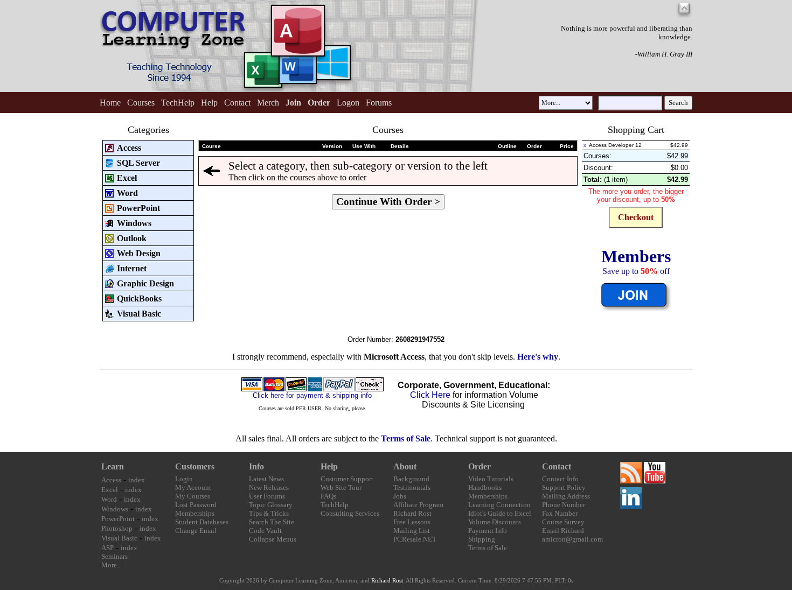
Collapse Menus (272, 539)
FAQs (328, 496)
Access (111, 480)
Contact (237, 102)
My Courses (192, 496)
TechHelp (177, 102)
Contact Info (560, 479)
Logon (348, 102)
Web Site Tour (341, 487)
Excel (109, 490)
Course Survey (563, 522)
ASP (107, 548)
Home (110, 102)
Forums (379, 102)
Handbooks (485, 487)
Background (411, 479)
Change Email (196, 530)
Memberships (194, 513)
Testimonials (411, 487)
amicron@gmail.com (572, 539)
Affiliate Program (418, 505)
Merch (268, 102)
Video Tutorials (490, 479)
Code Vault (265, 530)
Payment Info (487, 530)
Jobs (399, 496)
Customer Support (347, 479)
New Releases (269, 487)
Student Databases (201, 522)
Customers (194, 466)
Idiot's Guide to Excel (499, 513)
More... (111, 565)
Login (184, 479)
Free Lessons (411, 522)
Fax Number (560, 513)
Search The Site (271, 522)
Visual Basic (119, 538)
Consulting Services (350, 513)
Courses (141, 102)
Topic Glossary (271, 505)
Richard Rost (412, 513)
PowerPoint (118, 519)
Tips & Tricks (269, 513)
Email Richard (563, 530)
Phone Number (563, 505)
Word (109, 499)
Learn (112, 466)
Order (479, 466)
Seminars (114, 556)
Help (209, 102)
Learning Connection (499, 505)
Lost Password (196, 505)
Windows (114, 509)
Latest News (266, 479)
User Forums (267, 496)
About (404, 466)
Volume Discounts (494, 522)
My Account (193, 487)
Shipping (481, 539)
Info (256, 466)
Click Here (430, 394)
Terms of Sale (405, 438)
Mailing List (411, 530)
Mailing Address (566, 496)
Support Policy (564, 487)
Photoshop (117, 528)
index (136, 480)
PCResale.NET (414, 539)
